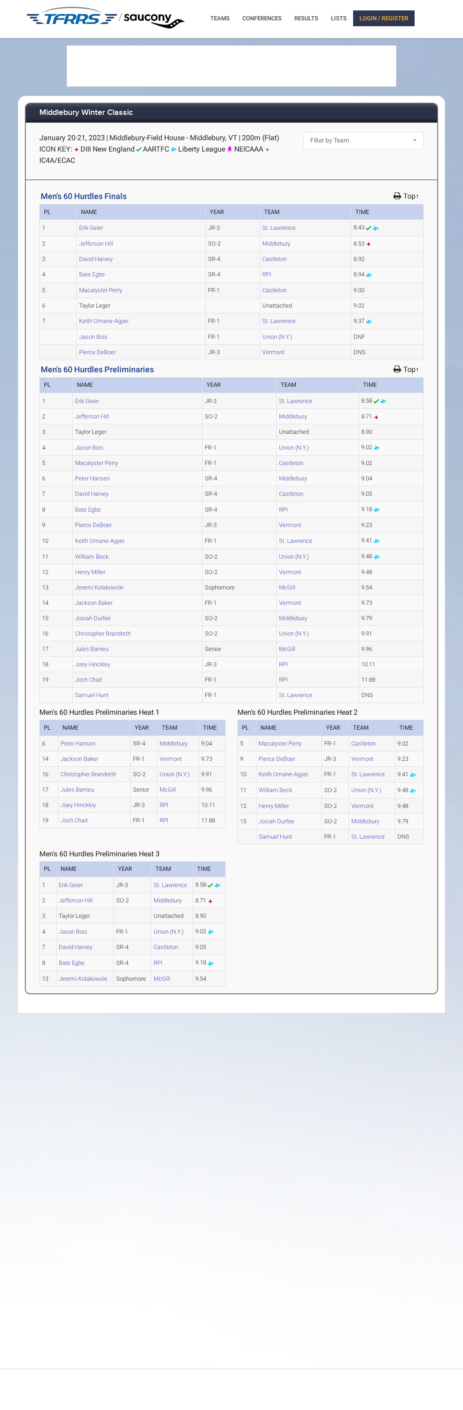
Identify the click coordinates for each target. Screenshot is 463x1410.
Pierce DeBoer (97, 352)
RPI (266, 274)
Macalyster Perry (100, 290)
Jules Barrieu (92, 649)
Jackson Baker (94, 602)
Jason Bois (93, 336)
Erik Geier (91, 227)
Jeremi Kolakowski (99, 587)
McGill (287, 587)
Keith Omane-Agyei (103, 321)
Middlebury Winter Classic (86, 113)
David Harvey (96, 259)
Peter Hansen (92, 478)
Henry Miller (90, 572)
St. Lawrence (279, 227)
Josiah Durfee (93, 618)
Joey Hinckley (92, 664)
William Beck (92, 556)
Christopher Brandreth (103, 633)
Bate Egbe (92, 274)
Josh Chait (88, 679)
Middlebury (276, 243)
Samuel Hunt (92, 695)
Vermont (273, 352)
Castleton (274, 259)
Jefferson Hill (96, 243)
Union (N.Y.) (277, 336)
